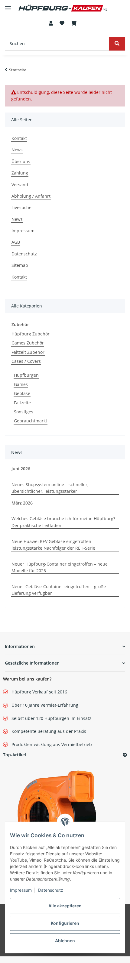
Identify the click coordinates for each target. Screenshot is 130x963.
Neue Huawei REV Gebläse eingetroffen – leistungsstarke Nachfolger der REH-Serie (53, 545)
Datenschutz (50, 890)
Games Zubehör (27, 343)
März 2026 (22, 503)
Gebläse (22, 393)
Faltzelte (22, 403)
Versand (19, 184)
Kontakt (19, 138)
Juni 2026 (20, 468)
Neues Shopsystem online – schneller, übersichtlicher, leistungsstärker (49, 488)
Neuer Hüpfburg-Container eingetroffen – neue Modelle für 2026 (59, 567)
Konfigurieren (65, 923)
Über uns (20, 161)
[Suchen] (117, 44)
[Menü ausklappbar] (8, 5)
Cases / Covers (26, 361)
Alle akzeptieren (65, 905)
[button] (50, 23)
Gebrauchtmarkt (30, 421)
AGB (15, 242)
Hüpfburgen (26, 375)
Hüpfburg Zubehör (30, 334)
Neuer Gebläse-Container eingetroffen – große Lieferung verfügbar (58, 590)
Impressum (21, 890)
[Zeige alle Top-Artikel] (125, 755)
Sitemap (19, 265)
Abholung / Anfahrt (30, 196)
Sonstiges (23, 412)
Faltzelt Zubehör (27, 352)
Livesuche (21, 207)
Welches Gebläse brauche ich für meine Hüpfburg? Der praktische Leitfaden (63, 522)
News (17, 150)
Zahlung (19, 173)
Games (21, 384)
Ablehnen (65, 940)
